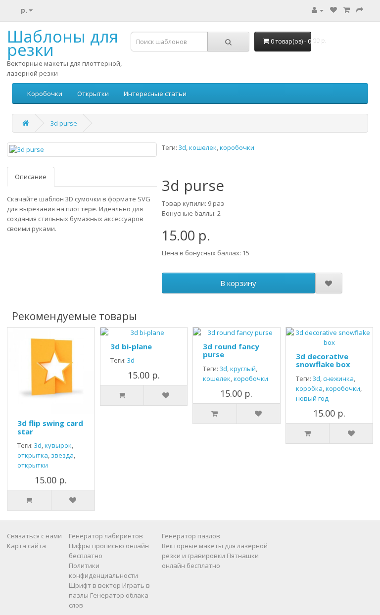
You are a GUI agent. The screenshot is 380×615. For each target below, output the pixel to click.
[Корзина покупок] (346, 9)
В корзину (238, 283)
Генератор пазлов (191, 535)
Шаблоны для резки (62, 43)
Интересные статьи (155, 93)
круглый (243, 368)
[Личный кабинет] (318, 9)
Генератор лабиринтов (106, 535)
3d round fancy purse (231, 350)
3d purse (63, 123)
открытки (32, 465)
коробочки (237, 147)
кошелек (203, 147)
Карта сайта (26, 545)
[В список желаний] (328, 283)
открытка (32, 455)
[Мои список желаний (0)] (333, 9)
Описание (31, 176)
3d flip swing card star (50, 427)
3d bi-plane (131, 346)
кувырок (58, 445)
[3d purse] (82, 149)
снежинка (338, 378)
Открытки (93, 93)
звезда (62, 455)
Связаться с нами (34, 535)
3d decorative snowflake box (323, 360)
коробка (309, 388)
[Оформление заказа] (359, 9)
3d (182, 147)
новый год (312, 398)
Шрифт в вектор (95, 585)
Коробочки (44, 93)
